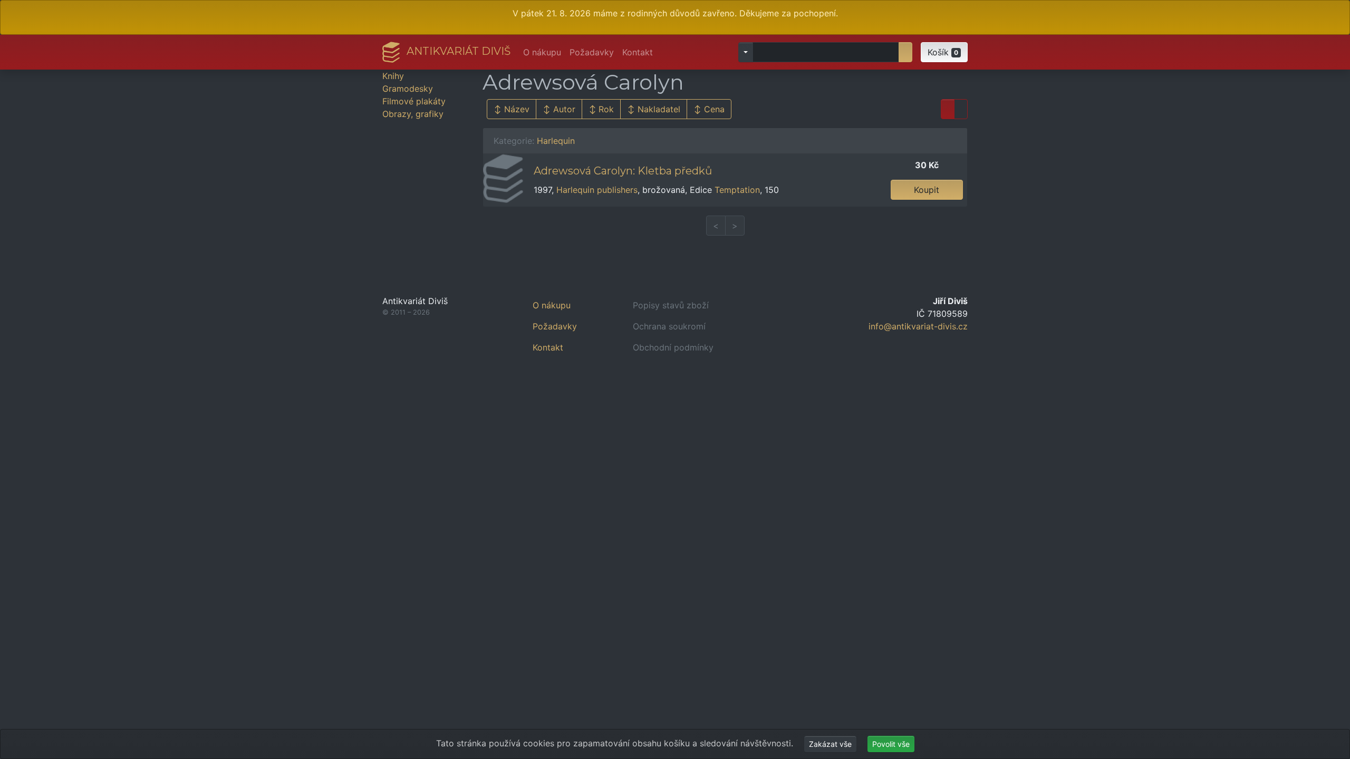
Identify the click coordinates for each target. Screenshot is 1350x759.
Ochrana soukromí (669, 326)
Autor (564, 109)
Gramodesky (407, 88)
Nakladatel (659, 109)
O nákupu (542, 52)
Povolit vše (891, 743)
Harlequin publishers (597, 189)
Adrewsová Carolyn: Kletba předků (623, 170)
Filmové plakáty (414, 101)
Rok (606, 109)
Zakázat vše (830, 743)
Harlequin (556, 140)
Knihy (393, 76)
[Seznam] (947, 109)
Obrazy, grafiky (412, 114)
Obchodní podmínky (673, 347)
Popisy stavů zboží (671, 305)
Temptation (737, 189)
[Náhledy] (961, 109)
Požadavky (592, 52)
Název (516, 109)
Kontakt (637, 52)
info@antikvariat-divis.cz (918, 326)
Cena (714, 109)
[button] (944, 52)
